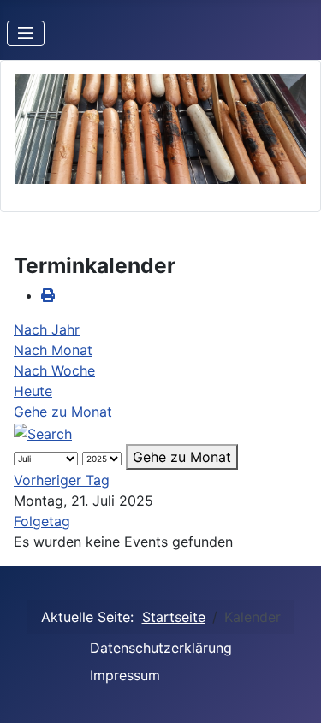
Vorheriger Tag (62, 480)
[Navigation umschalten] (26, 33)
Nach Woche (54, 370)
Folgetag (42, 521)
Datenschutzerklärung (161, 647)
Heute (33, 391)
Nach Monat (53, 350)
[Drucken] (48, 295)
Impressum (125, 675)
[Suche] (43, 432)
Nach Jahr (47, 329)
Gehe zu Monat (63, 411)
